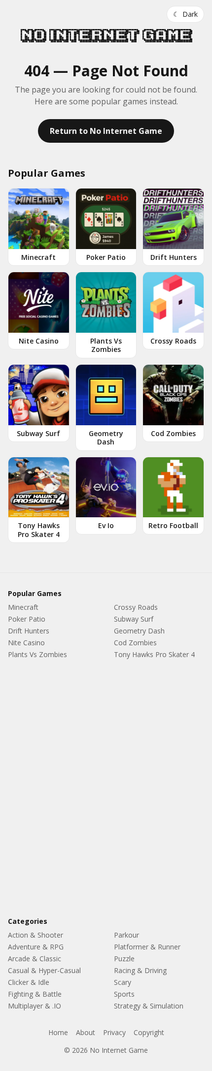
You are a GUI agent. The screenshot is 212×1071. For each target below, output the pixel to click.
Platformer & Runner (147, 946)
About (85, 1032)
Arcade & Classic (34, 958)
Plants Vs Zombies (37, 654)
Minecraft (23, 607)
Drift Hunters (28, 630)
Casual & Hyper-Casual (44, 970)
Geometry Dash (139, 630)
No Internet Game (106, 35)
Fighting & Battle (35, 994)
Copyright (149, 1032)
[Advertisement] (106, 790)
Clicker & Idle (28, 982)
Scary (122, 982)
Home (58, 1032)
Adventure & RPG (36, 946)
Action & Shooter (35, 935)
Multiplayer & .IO (34, 1005)
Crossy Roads (136, 607)
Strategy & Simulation (148, 1005)
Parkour (126, 935)
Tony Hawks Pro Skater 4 (154, 654)
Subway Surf (133, 619)
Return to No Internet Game (106, 131)
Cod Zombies (135, 642)
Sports (124, 994)
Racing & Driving (140, 970)
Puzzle (124, 958)
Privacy (114, 1032)
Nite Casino (26, 642)
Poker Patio (26, 619)
